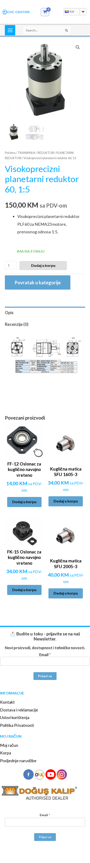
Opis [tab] (9, 312)
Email (45, 654)
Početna (10, 153)
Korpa (5, 752)
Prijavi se (45, 676)
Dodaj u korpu (43, 265)
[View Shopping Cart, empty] (45, 12)
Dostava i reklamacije (19, 709)
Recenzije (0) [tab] (16, 324)
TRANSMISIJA (27, 153)
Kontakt (7, 702)
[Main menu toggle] (10, 30)
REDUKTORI (46, 153)
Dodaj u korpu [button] (24, 501)
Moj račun (9, 745)
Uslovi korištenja (14, 717)
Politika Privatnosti (17, 725)
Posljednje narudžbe (18, 760)
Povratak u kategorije (38, 282)
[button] (78, 47)
